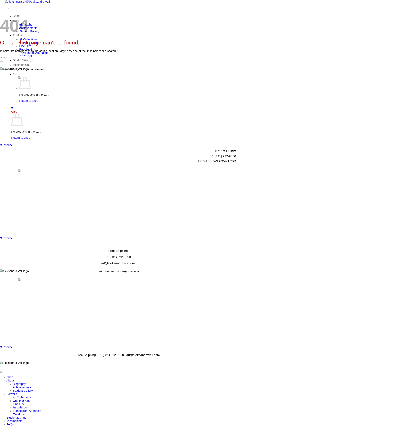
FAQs (10, 424)
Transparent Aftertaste (33, 52)
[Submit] (1, 61)
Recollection (21, 407)
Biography (19, 384)
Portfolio (11, 394)
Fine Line (25, 46)
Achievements (22, 387)
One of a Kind (22, 400)
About (10, 380)
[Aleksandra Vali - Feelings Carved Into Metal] (27, 1)
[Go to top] (1, 372)
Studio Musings (23, 60)
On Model (19, 414)
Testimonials (21, 64)
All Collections (22, 397)
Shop (9, 377)
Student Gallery (29, 31)
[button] (13, 74)
